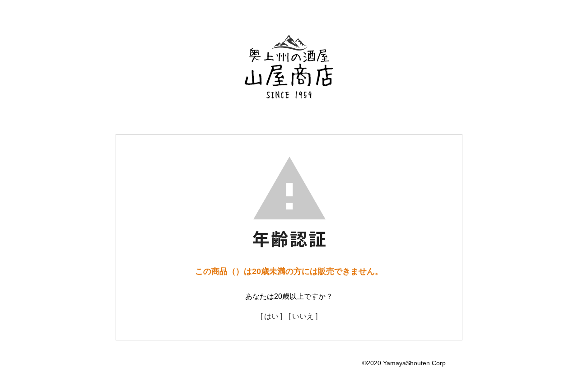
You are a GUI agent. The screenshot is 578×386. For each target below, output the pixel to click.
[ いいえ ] (303, 316)
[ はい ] (271, 316)
